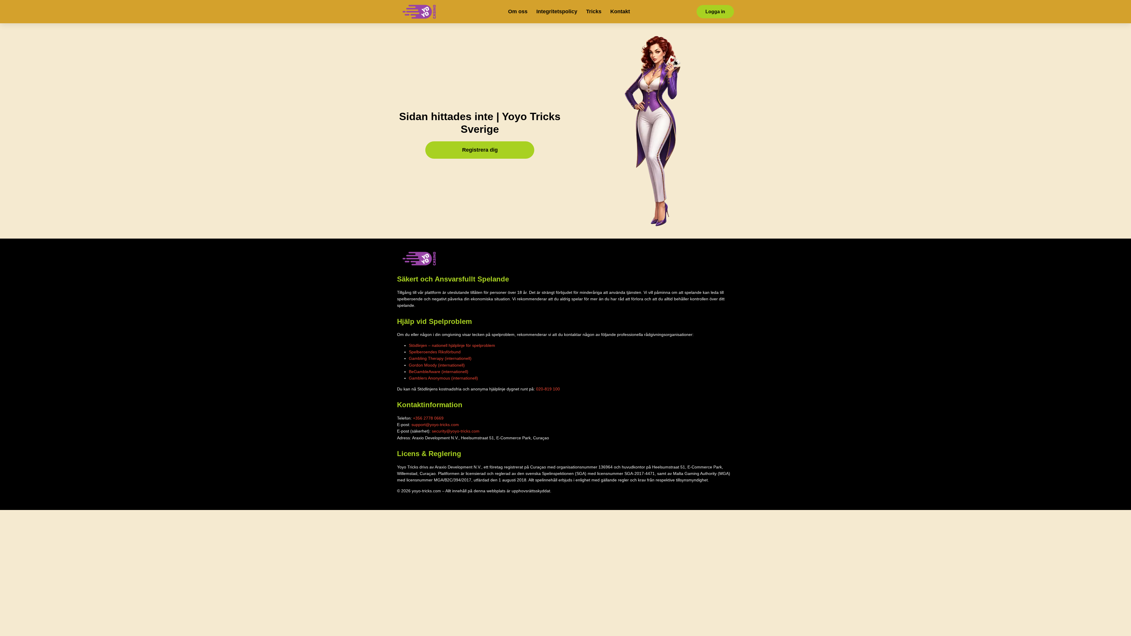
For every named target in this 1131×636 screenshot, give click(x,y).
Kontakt (620, 11)
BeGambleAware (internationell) (438, 371)
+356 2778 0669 (428, 418)
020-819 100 (548, 389)
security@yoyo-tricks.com (455, 431)
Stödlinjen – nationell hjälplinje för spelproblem (452, 345)
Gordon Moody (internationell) (437, 365)
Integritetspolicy (556, 11)
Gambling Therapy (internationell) (440, 358)
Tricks (593, 11)
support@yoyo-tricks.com (435, 424)
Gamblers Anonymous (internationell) (443, 378)
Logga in (715, 11)
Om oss (518, 11)
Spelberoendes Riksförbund (435, 352)
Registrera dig (480, 150)
